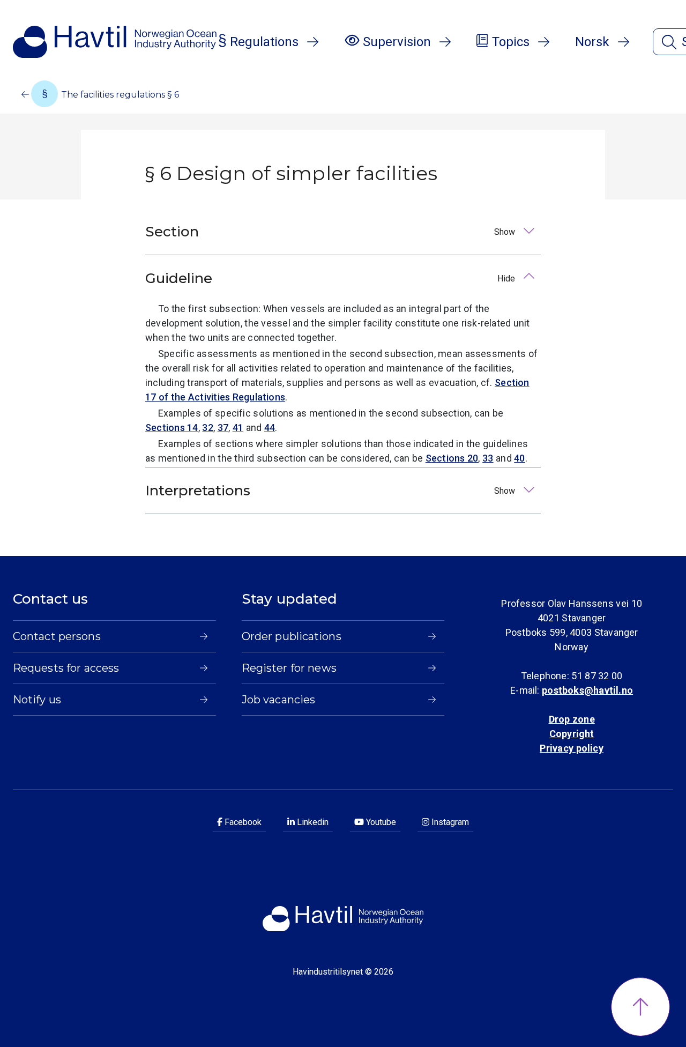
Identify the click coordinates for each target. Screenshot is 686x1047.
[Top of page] (640, 1006)
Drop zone (572, 719)
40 (519, 458)
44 (269, 427)
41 (238, 427)
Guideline (331, 278)
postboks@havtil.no (587, 690)
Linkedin (312, 822)
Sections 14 (171, 427)
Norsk (592, 41)
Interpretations (331, 490)
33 (487, 458)
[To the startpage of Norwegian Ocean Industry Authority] (115, 42)
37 (223, 427)
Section (331, 231)
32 (207, 427)
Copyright (571, 733)
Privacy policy (571, 748)
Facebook (242, 822)
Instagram (449, 822)
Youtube (380, 822)
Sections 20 (452, 458)
